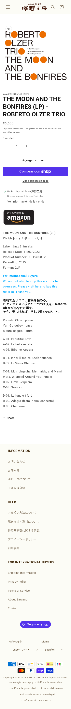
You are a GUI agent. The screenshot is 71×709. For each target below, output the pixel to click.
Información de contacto (37, 700)
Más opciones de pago (35, 181)
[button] (8, 7)
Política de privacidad (23, 688)
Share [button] (11, 418)
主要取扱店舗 (16, 487)
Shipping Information (22, 572)
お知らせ (13, 470)
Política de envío (29, 694)
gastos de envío (37, 129)
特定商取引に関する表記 (24, 530)
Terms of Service (19, 590)
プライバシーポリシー (22, 539)
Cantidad (8, 138)
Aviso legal (49, 694)
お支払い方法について (22, 512)
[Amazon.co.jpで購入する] (19, 225)
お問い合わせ (16, 461)
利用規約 (13, 548)
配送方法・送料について (24, 521)
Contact (13, 608)
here (38, 286)
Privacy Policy (17, 581)
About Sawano (17, 599)
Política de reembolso (49, 682)
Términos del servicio (51, 688)
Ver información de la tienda (26, 201)
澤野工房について (19, 479)
